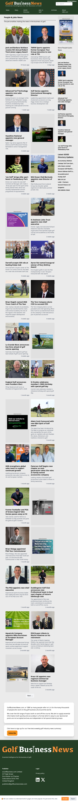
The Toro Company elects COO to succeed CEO (41, 303)
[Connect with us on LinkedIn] (38, 780)
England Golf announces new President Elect (16, 383)
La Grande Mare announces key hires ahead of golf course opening (17, 347)
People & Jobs (67, 48)
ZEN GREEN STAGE (64, 190)
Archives (54, 10)
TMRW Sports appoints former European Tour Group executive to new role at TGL (41, 50)
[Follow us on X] (43, 780)
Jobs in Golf (41, 11)
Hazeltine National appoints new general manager (15, 138)
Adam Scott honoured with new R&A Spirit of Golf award (42, 423)
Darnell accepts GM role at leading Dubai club (17, 264)
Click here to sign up (14, 728)
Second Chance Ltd (64, 185)
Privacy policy (40, 773)
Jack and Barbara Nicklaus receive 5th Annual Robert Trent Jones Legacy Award (17, 49)
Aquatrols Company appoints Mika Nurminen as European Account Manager (16, 636)
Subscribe (12, 733)
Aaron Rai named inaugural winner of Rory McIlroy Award (42, 265)
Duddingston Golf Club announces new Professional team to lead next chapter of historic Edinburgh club (42, 592)
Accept (65, 799)
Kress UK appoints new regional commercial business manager (40, 678)
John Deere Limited (64, 166)
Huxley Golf (62, 177)
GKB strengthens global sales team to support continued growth (16, 468)
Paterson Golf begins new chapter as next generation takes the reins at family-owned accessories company (42, 470)
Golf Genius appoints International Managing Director (41, 93)
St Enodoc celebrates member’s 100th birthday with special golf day (41, 384)
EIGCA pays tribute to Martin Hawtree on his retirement (40, 635)
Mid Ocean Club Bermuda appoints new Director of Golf (41, 179)
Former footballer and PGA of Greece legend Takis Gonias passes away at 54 (17, 512)
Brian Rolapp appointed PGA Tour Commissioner (16, 550)
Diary (16, 10)
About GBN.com (65, 11)
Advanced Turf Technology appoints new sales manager (17, 93)
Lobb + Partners (63, 182)
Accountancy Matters (65, 161)
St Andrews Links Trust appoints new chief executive (40, 222)
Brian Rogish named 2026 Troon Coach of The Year (16, 303)
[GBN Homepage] (29, 4)
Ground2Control (63, 174)
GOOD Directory (26, 11)
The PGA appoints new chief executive (17, 589)
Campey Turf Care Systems (66, 163)
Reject (73, 799)
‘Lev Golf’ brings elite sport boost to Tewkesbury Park (17, 178)
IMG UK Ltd (61, 179)
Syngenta (61, 187)
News (7, 10)
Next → (30, 696)
